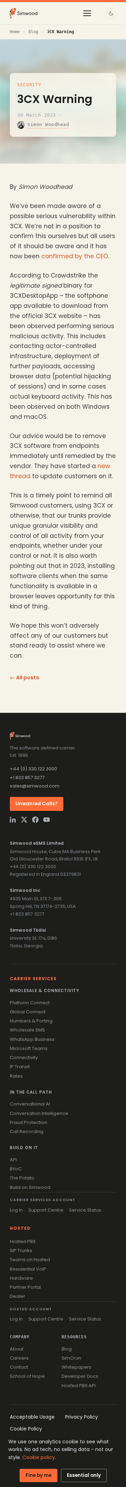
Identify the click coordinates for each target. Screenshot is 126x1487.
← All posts (24, 677)
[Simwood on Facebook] (35, 819)
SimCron (71, 1358)
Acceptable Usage (32, 1416)
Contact (19, 1367)
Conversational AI (30, 1104)
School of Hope (27, 1376)
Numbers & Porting (31, 1021)
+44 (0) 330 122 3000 (33, 768)
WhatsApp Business (32, 1039)
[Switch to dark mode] (111, 13)
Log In (16, 1210)
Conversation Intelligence (39, 1113)
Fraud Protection (28, 1122)
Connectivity (24, 1057)
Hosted (20, 1228)
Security (29, 84)
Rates (16, 1076)
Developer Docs (80, 1376)
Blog (33, 31)
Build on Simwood (30, 1187)
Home (15, 31)
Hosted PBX (23, 1241)
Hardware (21, 1278)
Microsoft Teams (29, 1048)
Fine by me (38, 1475)
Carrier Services (33, 979)
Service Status (85, 1210)
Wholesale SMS (27, 1030)
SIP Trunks (21, 1250)
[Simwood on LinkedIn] (13, 819)
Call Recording (26, 1131)
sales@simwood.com (34, 786)
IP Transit (20, 1066)
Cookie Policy (26, 1428)
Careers (19, 1358)
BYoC (16, 1169)
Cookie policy (38, 1457)
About (16, 1349)
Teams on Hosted (30, 1259)
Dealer (17, 1296)
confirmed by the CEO (74, 256)
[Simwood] (23, 13)
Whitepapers (76, 1367)
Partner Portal (25, 1287)
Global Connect (28, 1011)
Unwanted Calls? (36, 803)
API (13, 1159)
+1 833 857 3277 (27, 777)
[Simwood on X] (24, 819)
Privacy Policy (81, 1416)
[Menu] (87, 13)
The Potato (22, 1178)
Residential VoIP (28, 1269)
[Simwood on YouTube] (46, 819)
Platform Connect (30, 1002)
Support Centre (45, 1210)
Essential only (84, 1475)
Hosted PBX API (79, 1385)
